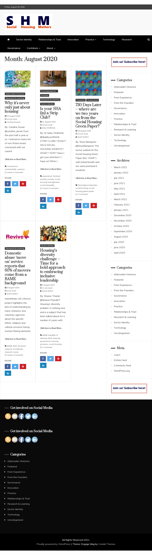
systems (21, 169)
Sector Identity (24, 39)
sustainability (10, 169)
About (50, 48)
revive (16, 352)
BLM (15, 346)
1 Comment (83, 194)
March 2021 (120, 199)
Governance (13, 48)
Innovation (73, 39)
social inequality (47, 185)
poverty (51, 179)
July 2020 (119, 241)
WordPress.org (122, 370)
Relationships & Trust (49, 39)
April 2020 (119, 252)
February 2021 (122, 204)
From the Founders (124, 102)
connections (12, 166)
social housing (82, 188)
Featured (81, 100)
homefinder (18, 349)
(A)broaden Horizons (15, 94)
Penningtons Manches (87, 185)
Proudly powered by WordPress (54, 544)
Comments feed (122, 365)
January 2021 (121, 209)
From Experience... (49, 91)
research (8, 352)
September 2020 (123, 231)
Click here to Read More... (16, 159)
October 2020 (121, 225)
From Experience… (123, 97)
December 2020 (122, 215)
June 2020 (119, 247)
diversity (56, 338)
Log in (117, 354)
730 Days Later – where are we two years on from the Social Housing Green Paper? (89, 116)
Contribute (32, 48)
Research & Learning (15, 98)
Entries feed (120, 360)
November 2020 (123, 220)
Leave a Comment (15, 172)
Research (127, 39)
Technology (109, 39)
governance (45, 341)
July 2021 (119, 177)
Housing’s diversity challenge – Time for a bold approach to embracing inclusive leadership (52, 265)
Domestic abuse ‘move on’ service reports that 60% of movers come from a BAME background (17, 268)
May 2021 (119, 188)
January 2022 (121, 172)
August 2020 (121, 236)
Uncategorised (121, 145)
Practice (89, 39)
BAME (9, 346)
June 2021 (119, 183)
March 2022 (120, 167)
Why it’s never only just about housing (17, 107)
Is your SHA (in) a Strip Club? (50, 113)
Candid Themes (106, 544)
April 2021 (119, 193)
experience (47, 176)
